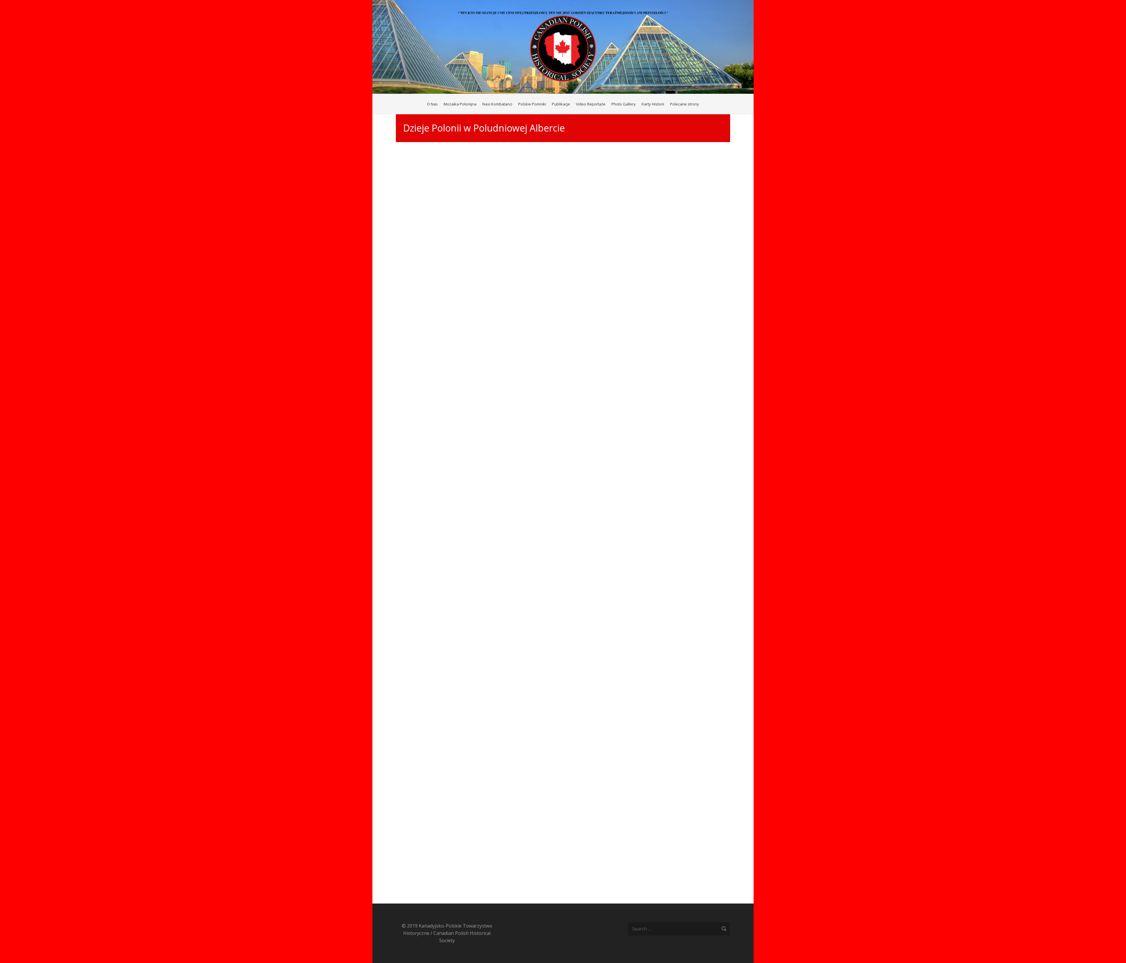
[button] (701, 104)
